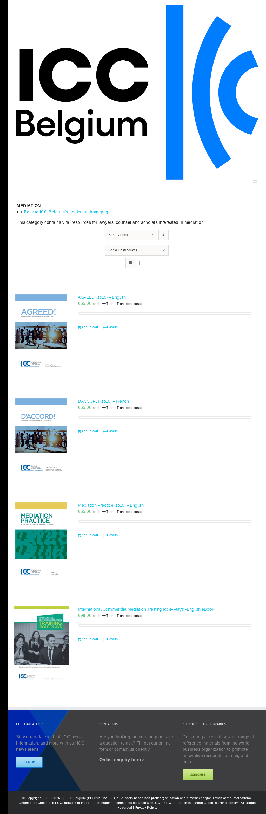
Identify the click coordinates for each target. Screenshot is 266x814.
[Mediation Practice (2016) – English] (41, 541)
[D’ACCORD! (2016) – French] (41, 437)
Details (112, 327)
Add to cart (90, 327)
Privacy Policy (145, 807)
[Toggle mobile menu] (255, 182)
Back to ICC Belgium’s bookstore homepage (67, 212)
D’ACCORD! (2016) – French (103, 401)
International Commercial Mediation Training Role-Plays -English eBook (146, 609)
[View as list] (141, 263)
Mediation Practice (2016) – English (111, 505)
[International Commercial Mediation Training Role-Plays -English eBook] (41, 645)
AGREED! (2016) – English (102, 297)
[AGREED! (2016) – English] (41, 333)
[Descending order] (163, 235)
